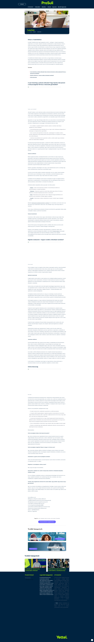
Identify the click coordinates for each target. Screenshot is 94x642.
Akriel (31, 194)
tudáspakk (42, 518)
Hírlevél (22, 4)
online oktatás (53, 518)
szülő (39, 518)
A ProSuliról (30, 6)
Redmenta (32, 191)
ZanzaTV (32, 198)
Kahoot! (31, 187)
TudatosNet (37, 6)
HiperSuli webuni (56, 231)
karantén (48, 518)
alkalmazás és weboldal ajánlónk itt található (40, 202)
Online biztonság (33, 77)
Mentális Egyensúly (62, 6)
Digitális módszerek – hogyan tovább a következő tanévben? (42, 75)
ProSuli (47, 2)
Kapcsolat (54, 6)
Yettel (57, 602)
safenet (45, 518)
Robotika (44, 6)
